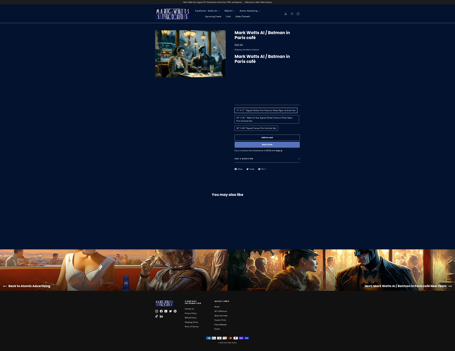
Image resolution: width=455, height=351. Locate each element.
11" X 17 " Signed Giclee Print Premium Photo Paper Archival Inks (265, 110)
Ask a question (244, 159)
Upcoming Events (213, 16)
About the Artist (221, 315)
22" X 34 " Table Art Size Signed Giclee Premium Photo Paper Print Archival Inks (264, 119)
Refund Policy (191, 317)
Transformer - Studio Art (206, 10)
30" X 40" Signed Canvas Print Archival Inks (256, 128)
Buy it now (267, 144)
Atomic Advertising (249, 10)
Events (217, 329)
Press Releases (220, 324)
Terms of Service (192, 326)
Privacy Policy (191, 313)
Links (228, 16)
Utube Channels (242, 16)
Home (216, 306)
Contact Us (189, 308)
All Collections (220, 311)
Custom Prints (220, 320)
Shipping (238, 49)
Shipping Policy (191, 322)
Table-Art (228, 10)
